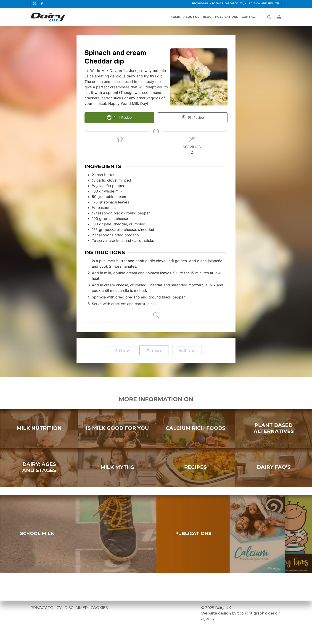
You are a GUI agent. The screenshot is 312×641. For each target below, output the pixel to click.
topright (245, 613)
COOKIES (99, 608)
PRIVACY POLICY (45, 608)
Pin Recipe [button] (195, 117)
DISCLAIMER (76, 608)
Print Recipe (122, 117)
